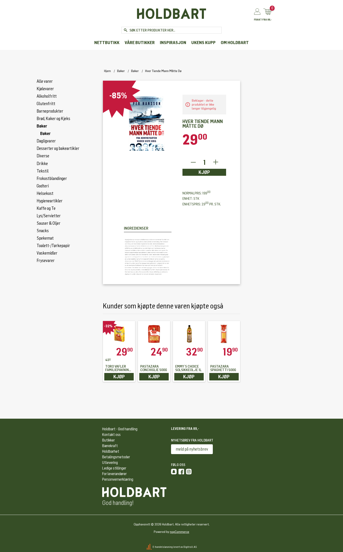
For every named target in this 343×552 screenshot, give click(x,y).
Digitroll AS (190, 546)
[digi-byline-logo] (149, 546)
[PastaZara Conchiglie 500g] (154, 333)
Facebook (181, 471)
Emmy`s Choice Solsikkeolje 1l (188, 368)
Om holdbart (235, 43)
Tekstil (43, 171)
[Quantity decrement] (193, 162)
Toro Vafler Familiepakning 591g (118, 368)
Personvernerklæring (117, 479)
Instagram (189, 471)
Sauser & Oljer (48, 223)
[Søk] (125, 30)
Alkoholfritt (47, 96)
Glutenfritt (46, 103)
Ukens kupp (203, 43)
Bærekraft (110, 446)
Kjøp (204, 172)
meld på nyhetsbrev (192, 449)
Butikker (108, 440)
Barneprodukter (50, 111)
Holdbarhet (110, 451)
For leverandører (114, 474)
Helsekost (45, 193)
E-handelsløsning (163, 546)
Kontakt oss (111, 434)
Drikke (42, 163)
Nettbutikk (106, 43)
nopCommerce (179, 532)
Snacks (43, 230)
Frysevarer (46, 260)
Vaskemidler (47, 253)
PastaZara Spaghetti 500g (223, 368)
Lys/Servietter (49, 215)
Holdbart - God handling (119, 429)
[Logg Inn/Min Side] (257, 11)
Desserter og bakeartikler (58, 148)
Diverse (43, 156)
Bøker (42, 126)
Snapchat (174, 471)
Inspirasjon (173, 43)
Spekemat (45, 238)
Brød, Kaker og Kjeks (53, 118)
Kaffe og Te (46, 208)
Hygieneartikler (50, 201)
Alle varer (45, 81)
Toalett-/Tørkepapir (53, 245)
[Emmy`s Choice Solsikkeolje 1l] (189, 333)
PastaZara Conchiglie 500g (153, 368)
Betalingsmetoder (116, 457)
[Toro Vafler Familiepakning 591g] (119, 333)
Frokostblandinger (52, 178)
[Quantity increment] (215, 162)
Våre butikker (140, 43)
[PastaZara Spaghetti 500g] (224, 333)
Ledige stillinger (114, 468)
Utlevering (110, 462)
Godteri (43, 186)
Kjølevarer (45, 88)
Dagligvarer (46, 141)
